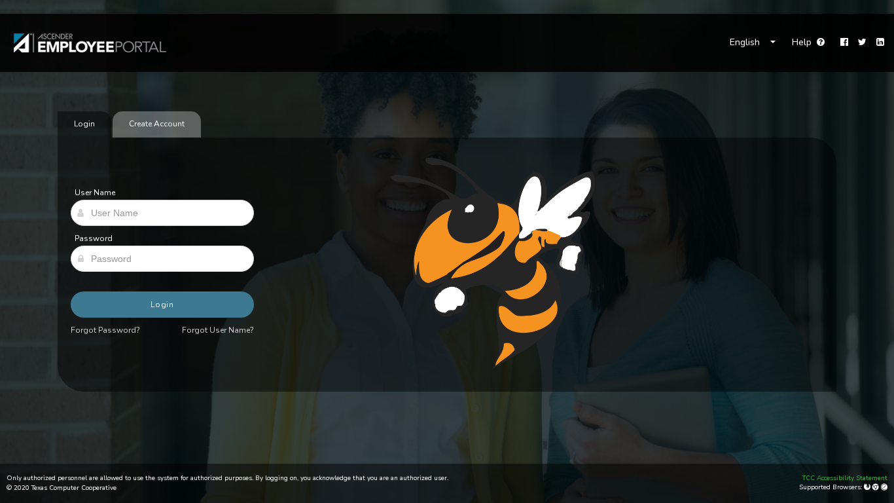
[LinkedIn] (880, 42)
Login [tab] (84, 124)
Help (808, 42)
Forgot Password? (105, 330)
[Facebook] (844, 42)
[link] (83, 43)
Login (163, 304)
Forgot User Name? (218, 330)
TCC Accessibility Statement (844, 478)
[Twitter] (862, 42)
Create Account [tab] (157, 124)
